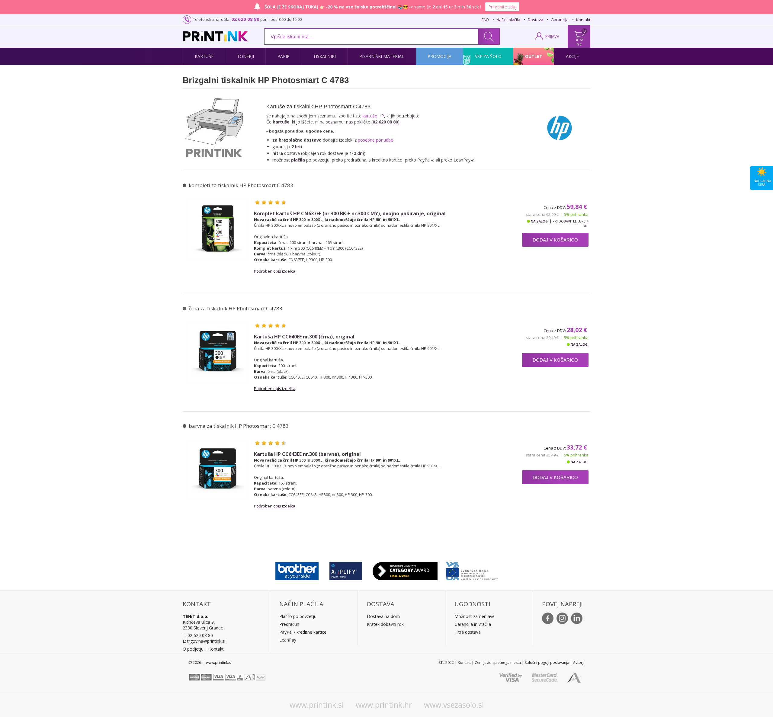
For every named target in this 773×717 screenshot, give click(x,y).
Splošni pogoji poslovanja (547, 662)
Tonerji (245, 56)
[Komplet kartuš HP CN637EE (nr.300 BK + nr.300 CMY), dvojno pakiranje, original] (217, 229)
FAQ (485, 19)
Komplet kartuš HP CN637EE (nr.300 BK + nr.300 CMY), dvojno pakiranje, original (350, 213)
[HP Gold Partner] (345, 569)
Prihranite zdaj (502, 7)
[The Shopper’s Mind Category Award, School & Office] (405, 569)
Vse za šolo (488, 56)
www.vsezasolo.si (454, 704)
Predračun (289, 624)
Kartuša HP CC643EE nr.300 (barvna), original (307, 454)
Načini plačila (508, 19)
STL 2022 (446, 662)
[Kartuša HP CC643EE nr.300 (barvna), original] (217, 470)
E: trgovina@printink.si (204, 641)
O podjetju (193, 649)
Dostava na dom (383, 616)
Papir (283, 56)
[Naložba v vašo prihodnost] (472, 569)
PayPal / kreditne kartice (302, 632)
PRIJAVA (552, 36)
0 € (579, 44)
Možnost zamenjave (474, 616)
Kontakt (583, 19)
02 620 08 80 (245, 19)
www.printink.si (317, 704)
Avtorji (578, 662)
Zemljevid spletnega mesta (498, 662)
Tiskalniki (324, 56)
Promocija (439, 56)
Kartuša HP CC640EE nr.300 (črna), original (304, 337)
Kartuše (204, 56)
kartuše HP (373, 116)
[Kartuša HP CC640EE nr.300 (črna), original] (217, 353)
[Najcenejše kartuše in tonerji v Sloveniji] (215, 36)
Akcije (572, 56)
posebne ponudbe (375, 140)
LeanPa (286, 640)
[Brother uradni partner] (297, 569)
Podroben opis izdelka (274, 271)
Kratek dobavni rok (385, 624)
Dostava (535, 19)
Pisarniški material (381, 56)
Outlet (533, 56)
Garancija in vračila (472, 624)
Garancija (560, 19)
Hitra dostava (467, 632)
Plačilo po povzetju (297, 616)
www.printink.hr (384, 704)
